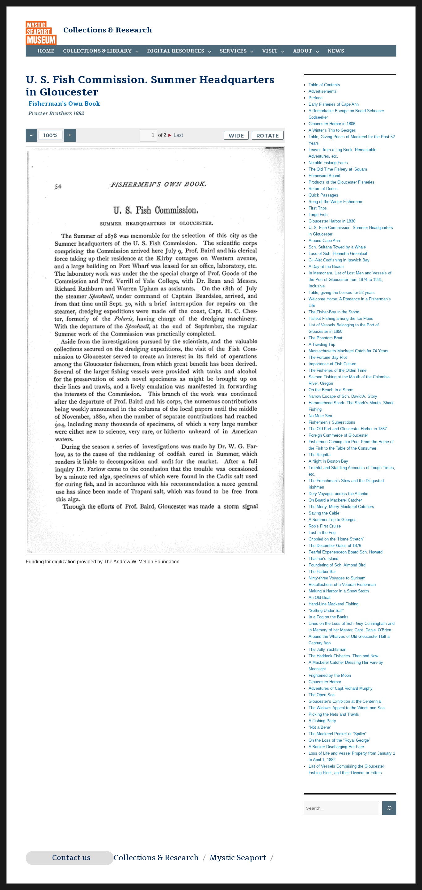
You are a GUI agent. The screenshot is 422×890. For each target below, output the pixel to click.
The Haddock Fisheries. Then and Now (343, 656)
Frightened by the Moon (330, 675)
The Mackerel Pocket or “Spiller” (337, 733)
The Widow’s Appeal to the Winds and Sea (347, 708)
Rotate (267, 136)
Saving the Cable (324, 513)
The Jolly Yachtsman (327, 649)
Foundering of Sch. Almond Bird (337, 565)
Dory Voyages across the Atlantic (338, 493)
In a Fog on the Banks (328, 617)
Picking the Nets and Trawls (334, 714)
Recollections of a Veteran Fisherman (342, 584)
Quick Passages (323, 195)
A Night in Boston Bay (328, 461)
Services (233, 51)
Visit (269, 51)
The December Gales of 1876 (335, 545)
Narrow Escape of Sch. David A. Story (343, 396)
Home (45, 51)
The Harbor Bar (322, 571)
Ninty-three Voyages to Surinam (337, 578)
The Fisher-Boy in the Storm (334, 312)
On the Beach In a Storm (331, 390)
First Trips (318, 208)
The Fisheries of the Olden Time (337, 370)
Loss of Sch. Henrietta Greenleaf (338, 253)
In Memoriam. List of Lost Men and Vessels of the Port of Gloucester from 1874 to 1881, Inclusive (350, 279)
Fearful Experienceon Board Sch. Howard (345, 552)
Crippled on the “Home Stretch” (336, 539)
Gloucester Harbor (325, 682)
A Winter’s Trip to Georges (332, 130)
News (335, 51)
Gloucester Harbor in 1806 (332, 123)
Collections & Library (97, 51)
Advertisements (323, 91)
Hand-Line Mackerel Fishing (333, 604)
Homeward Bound (324, 175)
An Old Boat (320, 597)
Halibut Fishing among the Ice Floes (341, 318)
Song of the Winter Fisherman (335, 201)
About (302, 51)
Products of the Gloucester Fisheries (341, 182)
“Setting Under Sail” (326, 610)
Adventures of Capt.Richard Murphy (341, 688)
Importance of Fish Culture (332, 364)
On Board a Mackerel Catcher (335, 500)
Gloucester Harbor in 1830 (332, 221)
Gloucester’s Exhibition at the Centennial (345, 701)
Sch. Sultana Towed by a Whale (337, 247)
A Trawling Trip (322, 344)
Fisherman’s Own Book (64, 104)
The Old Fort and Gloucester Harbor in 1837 (348, 428)
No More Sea (320, 415)
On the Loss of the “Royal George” (339, 740)
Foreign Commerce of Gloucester (338, 435)
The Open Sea (322, 695)
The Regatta (320, 454)
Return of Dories (323, 188)
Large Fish (318, 214)
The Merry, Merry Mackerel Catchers (341, 506)
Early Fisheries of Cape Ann (334, 104)
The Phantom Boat (325, 338)
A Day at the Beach (326, 266)
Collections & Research (107, 30)
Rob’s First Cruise (325, 526)
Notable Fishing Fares (328, 162)
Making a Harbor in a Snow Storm (339, 591)
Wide (236, 136)
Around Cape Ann (324, 240)
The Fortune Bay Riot (328, 357)
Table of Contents (324, 85)
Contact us (71, 857)
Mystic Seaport (237, 858)
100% (50, 135)
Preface (316, 97)
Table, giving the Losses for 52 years (342, 292)
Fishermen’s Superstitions (332, 422)
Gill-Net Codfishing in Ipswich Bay (339, 260)
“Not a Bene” (320, 727)
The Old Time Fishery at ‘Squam (338, 169)
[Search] (389, 808)
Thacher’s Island (323, 558)
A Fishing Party (322, 720)
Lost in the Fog (322, 532)
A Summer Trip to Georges (333, 519)
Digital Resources (175, 51)
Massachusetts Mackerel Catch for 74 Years (348, 351)
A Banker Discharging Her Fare (336, 746)
